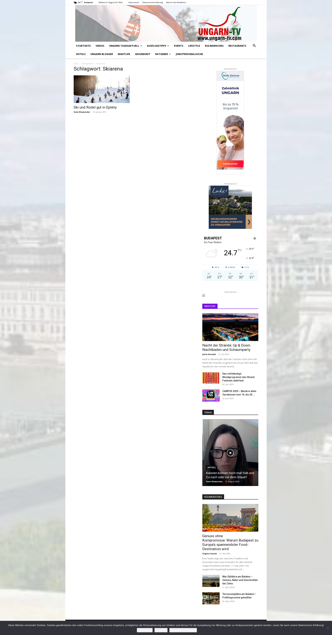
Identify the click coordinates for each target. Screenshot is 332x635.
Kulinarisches (214, 45)
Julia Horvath (209, 354)
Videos (100, 45)
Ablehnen (161, 630)
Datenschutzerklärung (152, 2)
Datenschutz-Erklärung (183, 630)
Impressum (133, 2)
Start (76, 63)
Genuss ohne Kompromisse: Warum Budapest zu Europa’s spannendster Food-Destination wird (230, 542)
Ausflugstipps (156, 45)
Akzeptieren (144, 630)
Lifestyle (194, 45)
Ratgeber (161, 54)
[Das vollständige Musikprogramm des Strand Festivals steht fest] (211, 378)
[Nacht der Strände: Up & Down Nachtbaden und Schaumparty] (230, 327)
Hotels (81, 54)
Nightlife (124, 54)
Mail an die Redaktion (176, 2)
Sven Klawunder (82, 112)
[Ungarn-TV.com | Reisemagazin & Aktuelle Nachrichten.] (166, 23)
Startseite (83, 45)
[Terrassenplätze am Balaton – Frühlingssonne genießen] (211, 598)
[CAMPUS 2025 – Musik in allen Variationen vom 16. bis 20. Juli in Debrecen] (211, 395)
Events (178, 45)
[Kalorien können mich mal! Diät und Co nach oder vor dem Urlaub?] (230, 452)
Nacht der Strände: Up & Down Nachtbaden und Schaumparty (226, 347)
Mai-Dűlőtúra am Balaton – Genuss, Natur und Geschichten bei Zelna (240, 580)
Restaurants (237, 45)
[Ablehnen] (327, 628)
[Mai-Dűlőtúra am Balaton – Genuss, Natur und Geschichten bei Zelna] (211, 581)
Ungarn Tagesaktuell (124, 45)
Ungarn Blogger (101, 54)
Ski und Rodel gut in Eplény (95, 107)
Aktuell (211, 467)
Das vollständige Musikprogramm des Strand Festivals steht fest (238, 377)
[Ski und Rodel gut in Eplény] (102, 89)
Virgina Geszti (209, 553)
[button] (254, 46)
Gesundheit (142, 54)
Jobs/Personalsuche (189, 54)
